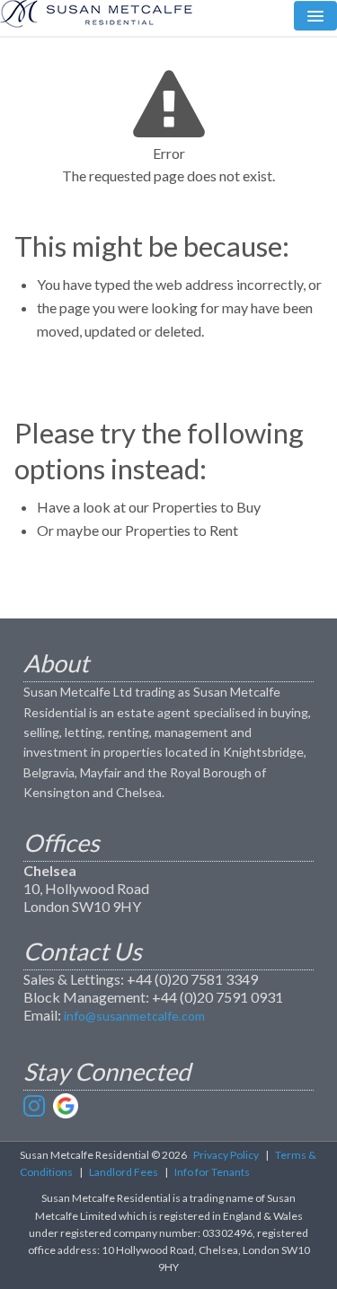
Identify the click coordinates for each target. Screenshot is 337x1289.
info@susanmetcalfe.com (134, 1015)
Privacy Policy (226, 1155)
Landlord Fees (123, 1172)
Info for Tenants (212, 1172)
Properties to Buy (206, 506)
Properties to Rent (181, 530)
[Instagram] (36, 1105)
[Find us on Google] (65, 1105)
